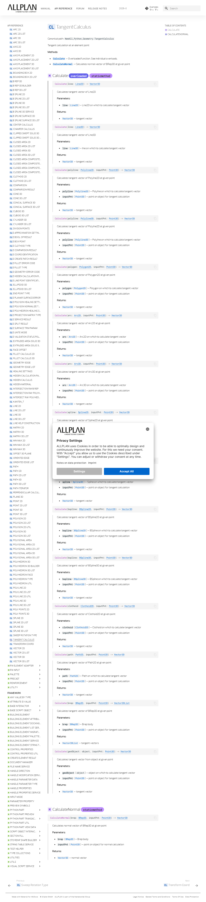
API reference (63, 8)
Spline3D (78, 482)
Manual (46, 8)
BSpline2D (85, 509)
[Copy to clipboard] (155, 84)
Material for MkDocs (29, 897)
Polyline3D (87, 218)
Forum (80, 8)
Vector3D (95, 83)
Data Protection (192, 897)
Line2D (79, 83)
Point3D (113, 170)
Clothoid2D (87, 606)
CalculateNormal (62, 64)
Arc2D (77, 315)
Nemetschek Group (82, 897)
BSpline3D (85, 557)
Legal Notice (138, 897)
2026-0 (123, 8)
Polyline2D (87, 170)
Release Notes (97, 8)
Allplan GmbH (47, 897)
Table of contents (175, 25)
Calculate (59, 58)
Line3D (79, 126)
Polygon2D (85, 266)
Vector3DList (122, 703)
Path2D (79, 654)
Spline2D (83, 412)
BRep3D (79, 703)
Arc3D (77, 363)
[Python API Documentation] (22, 8)
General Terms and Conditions (158, 897)
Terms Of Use (177, 897)
